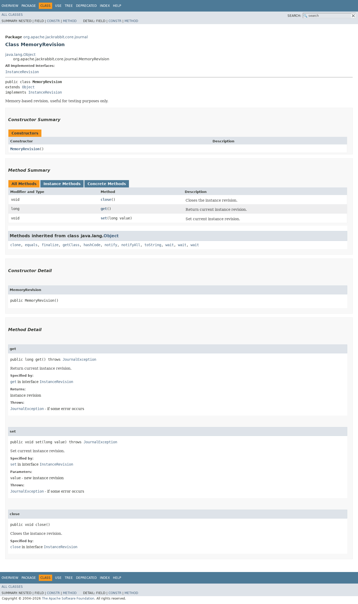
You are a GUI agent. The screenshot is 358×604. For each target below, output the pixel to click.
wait (169, 245)
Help (117, 6)
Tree (69, 6)
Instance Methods (62, 184)
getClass (71, 245)
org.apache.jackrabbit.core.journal (55, 37)
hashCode (92, 245)
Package (28, 6)
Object (28, 87)
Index (105, 6)
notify (111, 245)
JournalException (79, 359)
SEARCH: (294, 16)
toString (152, 245)
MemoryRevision (25, 149)
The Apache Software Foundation (68, 598)
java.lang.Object (20, 54)
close (106, 199)
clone (15, 245)
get (104, 209)
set (104, 218)
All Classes (12, 15)
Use (58, 6)
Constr (53, 21)
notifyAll (130, 245)
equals (31, 245)
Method (70, 21)
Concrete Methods (107, 184)
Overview (10, 6)
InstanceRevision (22, 72)
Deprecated (86, 6)
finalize (50, 245)
